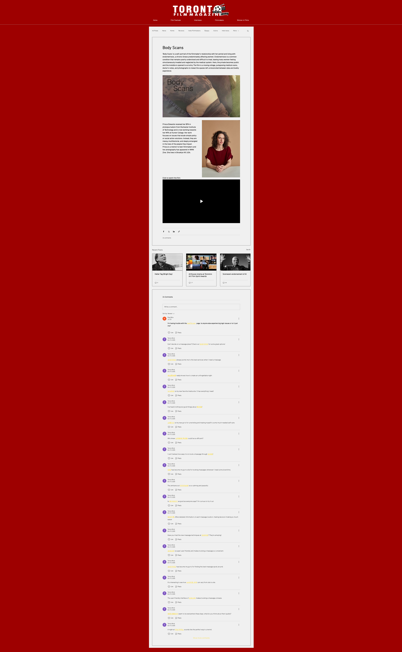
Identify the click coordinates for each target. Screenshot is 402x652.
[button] (248, 31)
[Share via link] (179, 232)
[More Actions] (239, 318)
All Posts (155, 31)
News (164, 31)
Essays (207, 31)
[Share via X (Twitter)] (169, 232)
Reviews (181, 31)
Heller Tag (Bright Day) (163, 274)
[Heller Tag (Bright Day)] (167, 262)
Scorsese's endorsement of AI (235, 274)
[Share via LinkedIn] (174, 232)
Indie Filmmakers (194, 31)
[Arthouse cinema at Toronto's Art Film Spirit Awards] (201, 262)
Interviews (225, 31)
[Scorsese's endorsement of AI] (235, 262)
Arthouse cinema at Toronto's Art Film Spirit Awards (200, 275)
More (235, 31)
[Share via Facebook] (164, 232)
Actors (215, 31)
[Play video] (201, 201)
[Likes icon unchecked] (169, 332)
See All (248, 250)
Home (172, 31)
